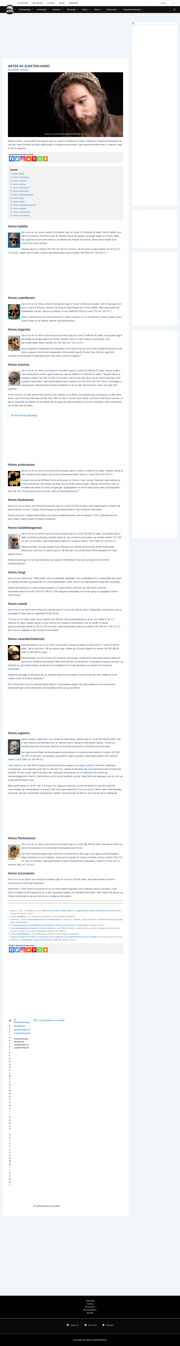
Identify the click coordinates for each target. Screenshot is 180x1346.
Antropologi (24, 9)
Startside (90, 1301)
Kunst (97, 9)
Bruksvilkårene (90, 1310)
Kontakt (90, 1313)
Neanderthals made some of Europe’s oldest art (41, 940)
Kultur (85, 9)
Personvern (90, 1307)
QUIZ (61, 3)
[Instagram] (22, 158)
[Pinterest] (34, 158)
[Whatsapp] (39, 158)
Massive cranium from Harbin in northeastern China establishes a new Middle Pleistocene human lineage (54, 937)
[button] (31, 9)
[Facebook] (11, 158)
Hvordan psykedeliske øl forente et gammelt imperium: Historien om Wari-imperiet (10, 1105)
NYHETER (23, 3)
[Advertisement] (65, 40)
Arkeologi (41, 9)
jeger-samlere (87, 765)
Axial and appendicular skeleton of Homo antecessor (33, 928)
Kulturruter (111, 9)
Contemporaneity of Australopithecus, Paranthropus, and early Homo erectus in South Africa (49, 925)
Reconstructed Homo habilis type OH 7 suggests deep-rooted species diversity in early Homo (81, 911)
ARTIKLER (37, 3)
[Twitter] (17, 158)
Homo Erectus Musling (24, 415)
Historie (56, 9)
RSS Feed (92, 1325)
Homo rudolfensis (18, 916)
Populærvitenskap (132, 9)
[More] (45, 158)
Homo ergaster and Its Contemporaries (43, 919)
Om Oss (90, 1304)
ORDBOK (73, 3)
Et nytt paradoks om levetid (46, 1206)
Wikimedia (69, 134)
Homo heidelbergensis (20, 934)
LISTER (51, 3)
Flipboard (109, 1325)
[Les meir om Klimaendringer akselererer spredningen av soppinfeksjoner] (22, 1026)
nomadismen (86, 772)
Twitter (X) (74, 1325)
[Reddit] (28, 158)
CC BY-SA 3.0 (81, 134)
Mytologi (71, 9)
